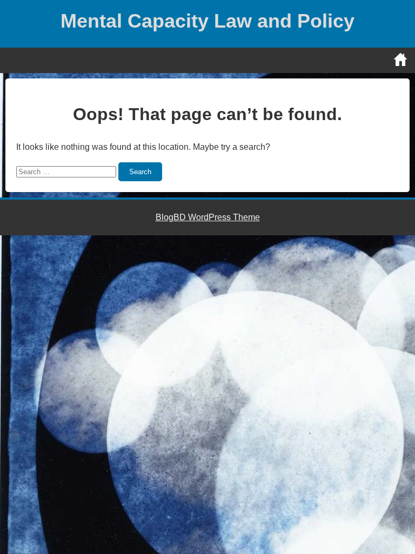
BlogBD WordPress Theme (208, 217)
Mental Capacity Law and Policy (207, 21)
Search (140, 172)
